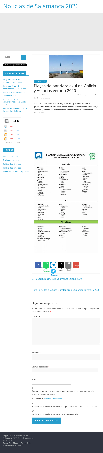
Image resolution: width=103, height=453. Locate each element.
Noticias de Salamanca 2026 (41, 6)
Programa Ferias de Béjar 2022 (16, 172)
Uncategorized (40, 81)
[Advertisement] (51, 32)
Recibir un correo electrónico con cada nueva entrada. (55, 414)
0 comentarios (66, 95)
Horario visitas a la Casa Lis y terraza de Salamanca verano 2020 (65, 291)
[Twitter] (61, 265)
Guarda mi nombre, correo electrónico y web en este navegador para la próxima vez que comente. (63, 392)
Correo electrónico (40, 366)
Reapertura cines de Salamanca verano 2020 (57, 278)
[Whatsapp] (46, 265)
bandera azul (91, 95)
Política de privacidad (52, 398)
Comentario (38, 316)
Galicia (36, 98)
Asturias (83, 95)
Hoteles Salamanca (11, 156)
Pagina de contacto (11, 160)
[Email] (68, 265)
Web (34, 379)
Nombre (36, 352)
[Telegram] (53, 265)
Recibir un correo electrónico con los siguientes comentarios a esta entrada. (64, 406)
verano (47, 98)
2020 (77, 95)
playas (42, 98)
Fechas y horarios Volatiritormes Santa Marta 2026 (14, 102)
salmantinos (53, 95)
